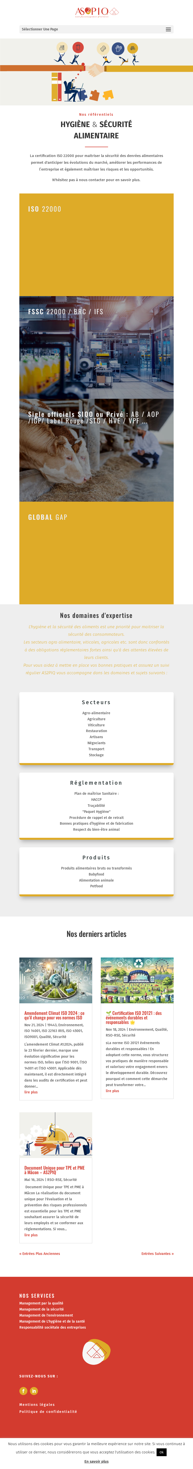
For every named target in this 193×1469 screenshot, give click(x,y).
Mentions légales (37, 1405)
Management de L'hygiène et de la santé (52, 1321)
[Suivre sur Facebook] (23, 1391)
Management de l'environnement (46, 1315)
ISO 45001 (74, 1031)
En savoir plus (96, 1461)
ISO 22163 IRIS (53, 1031)
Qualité (45, 1037)
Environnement (70, 1025)
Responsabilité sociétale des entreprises (52, 1327)
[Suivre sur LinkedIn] (34, 1391)
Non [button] (172, 1452)
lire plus (31, 1092)
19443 (52, 1025)
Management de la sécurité (41, 1309)
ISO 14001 (32, 1031)
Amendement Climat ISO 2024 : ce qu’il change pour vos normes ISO (54, 1015)
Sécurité (59, 1037)
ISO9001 (30, 1037)
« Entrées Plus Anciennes (39, 1254)
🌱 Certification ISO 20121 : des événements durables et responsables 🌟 (134, 1017)
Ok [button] (162, 1452)
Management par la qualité (41, 1303)
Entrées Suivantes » (157, 1254)
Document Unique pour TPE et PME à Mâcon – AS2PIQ (54, 1169)
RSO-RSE (54, 1180)
